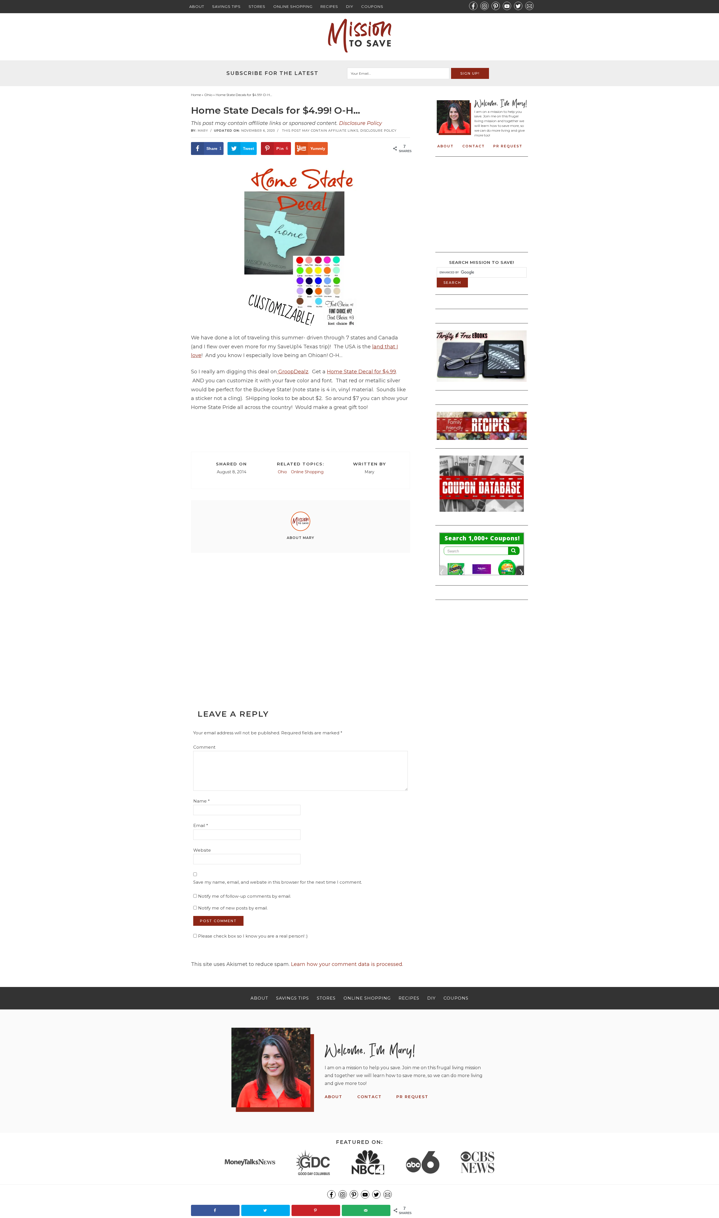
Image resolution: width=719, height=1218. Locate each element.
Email (200, 825)
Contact (473, 146)
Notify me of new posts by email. (233, 908)
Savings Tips (226, 6)
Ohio (282, 471)
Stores (257, 6)
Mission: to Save (359, 35)
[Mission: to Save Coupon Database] (482, 513)
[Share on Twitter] (265, 1210)
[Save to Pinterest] (316, 1210)
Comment (204, 747)
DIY (349, 6)
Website (202, 850)
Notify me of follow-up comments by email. (244, 896)
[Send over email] (366, 1210)
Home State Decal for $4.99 (361, 372)
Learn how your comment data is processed (346, 964)
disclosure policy (378, 130)
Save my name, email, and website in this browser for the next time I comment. (277, 882)
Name (201, 801)
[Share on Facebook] (215, 1210)
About (196, 6)
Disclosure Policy (360, 123)
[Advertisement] (300, 618)
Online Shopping (293, 6)
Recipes (329, 6)
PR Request (507, 146)
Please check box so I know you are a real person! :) (252, 936)
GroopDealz (292, 372)
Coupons (372, 6)
